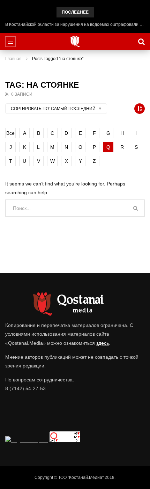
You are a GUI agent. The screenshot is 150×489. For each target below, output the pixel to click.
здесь (102, 343)
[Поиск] (141, 41)
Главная (13, 58)
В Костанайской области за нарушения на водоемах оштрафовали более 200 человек (75, 24)
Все (10, 133)
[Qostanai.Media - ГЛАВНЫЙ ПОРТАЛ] (75, 41)
